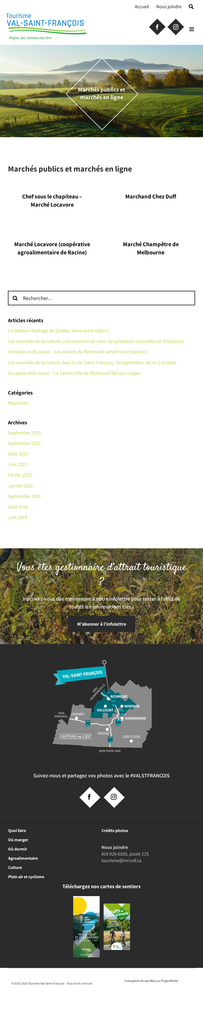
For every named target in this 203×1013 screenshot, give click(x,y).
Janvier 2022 (20, 486)
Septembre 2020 (24, 496)
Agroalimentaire (23, 858)
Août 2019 (18, 507)
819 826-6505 (114, 854)
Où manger (18, 840)
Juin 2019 (17, 517)
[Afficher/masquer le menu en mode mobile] (192, 29)
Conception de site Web (139, 981)
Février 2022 (20, 475)
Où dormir (17, 849)
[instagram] (114, 797)
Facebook (156, 26)
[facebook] (89, 797)
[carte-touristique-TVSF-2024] (86, 898)
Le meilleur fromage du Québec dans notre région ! (58, 330)
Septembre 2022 (24, 443)
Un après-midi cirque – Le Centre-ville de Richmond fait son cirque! (74, 373)
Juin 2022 (17, 464)
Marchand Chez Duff (150, 196)
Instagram (175, 26)
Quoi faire (17, 830)
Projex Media (169, 981)
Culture (15, 867)
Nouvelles (18, 403)
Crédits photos (115, 830)
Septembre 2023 (24, 433)
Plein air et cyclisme (26, 876)
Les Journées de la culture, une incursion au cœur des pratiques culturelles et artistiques (95, 341)
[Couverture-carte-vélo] (117, 905)
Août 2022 (18, 454)
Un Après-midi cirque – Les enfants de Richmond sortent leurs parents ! (78, 352)
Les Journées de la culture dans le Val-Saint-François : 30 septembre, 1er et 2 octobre (92, 362)
